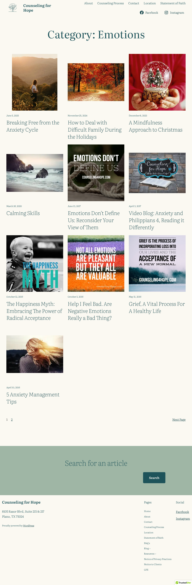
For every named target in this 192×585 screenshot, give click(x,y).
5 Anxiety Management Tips (32, 398)
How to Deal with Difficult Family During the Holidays (95, 129)
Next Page (179, 419)
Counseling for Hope (37, 7)
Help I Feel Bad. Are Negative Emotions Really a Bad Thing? (90, 310)
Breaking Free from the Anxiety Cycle (32, 126)
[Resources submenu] (155, 553)
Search (154, 477)
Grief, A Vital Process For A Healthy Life (157, 307)
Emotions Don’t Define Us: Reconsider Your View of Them (94, 220)
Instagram (183, 518)
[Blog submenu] (150, 548)
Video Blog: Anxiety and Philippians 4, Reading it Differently (156, 220)
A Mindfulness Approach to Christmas (155, 126)
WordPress (28, 525)
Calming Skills (23, 213)
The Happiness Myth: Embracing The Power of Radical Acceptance (34, 310)
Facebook (182, 511)
